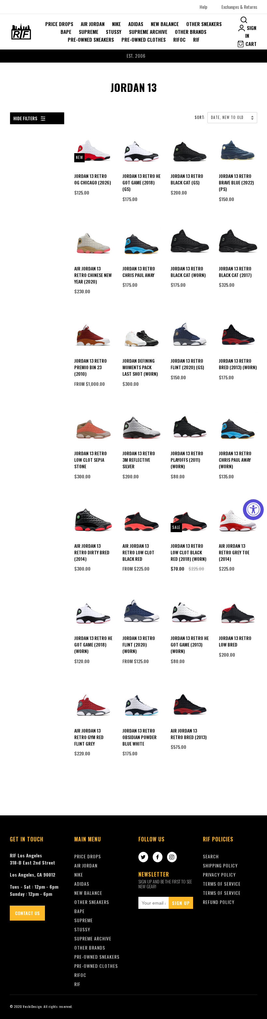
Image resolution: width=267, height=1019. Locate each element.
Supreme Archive (148, 31)
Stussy (113, 31)
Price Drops (59, 23)
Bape (66, 31)
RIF (196, 39)
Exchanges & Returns (239, 6)
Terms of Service (222, 892)
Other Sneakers (204, 23)
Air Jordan (93, 23)
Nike (116, 23)
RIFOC (179, 39)
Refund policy (218, 901)
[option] (133, 56)
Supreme (88, 31)
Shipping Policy (220, 865)
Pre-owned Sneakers (91, 39)
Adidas (135, 23)
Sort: (200, 117)
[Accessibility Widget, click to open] (253, 509)
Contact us (27, 913)
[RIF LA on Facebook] (157, 857)
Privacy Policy (219, 874)
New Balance (165, 23)
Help (203, 6)
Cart (250, 43)
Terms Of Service (222, 883)
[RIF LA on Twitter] (143, 857)
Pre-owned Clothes (143, 39)
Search (211, 856)
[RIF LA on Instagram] (172, 857)
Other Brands (190, 31)
